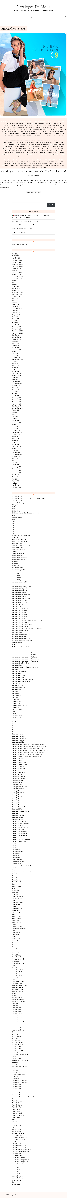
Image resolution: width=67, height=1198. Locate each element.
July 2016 (15, 436)
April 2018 (15, 394)
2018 (21, 121)
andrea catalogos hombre (27, 144)
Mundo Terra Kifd (17, 1020)
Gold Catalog (16, 932)
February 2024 (17, 272)
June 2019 (15, 365)
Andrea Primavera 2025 (19, 232)
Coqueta (15, 870)
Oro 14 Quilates (17, 1036)
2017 (6, 121)
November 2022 (17, 292)
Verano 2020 (16, 1172)
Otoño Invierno (17, 1058)
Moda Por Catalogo (18, 1001)
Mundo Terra (16, 1016)
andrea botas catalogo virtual (53, 131)
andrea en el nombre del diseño (22, 653)
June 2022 (15, 300)
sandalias (15, 1119)
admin (37, 175)
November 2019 (17, 355)
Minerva (14, 993)
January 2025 (16, 262)
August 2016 (16, 434)
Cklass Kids (15, 855)
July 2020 (15, 341)
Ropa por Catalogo (18, 1113)
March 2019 (16, 371)
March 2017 (16, 420)
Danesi (14, 884)
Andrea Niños (16, 703)
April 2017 (15, 418)
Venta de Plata (17, 1156)
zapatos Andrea (17, 1184)
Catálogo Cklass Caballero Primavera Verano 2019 (28, 744)
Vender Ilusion (16, 1143)
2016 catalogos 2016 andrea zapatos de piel (26, 513)
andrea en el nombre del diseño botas (46, 154)
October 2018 (16, 381)
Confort (14, 868)
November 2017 (17, 404)
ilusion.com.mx (17, 945)
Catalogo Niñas (17, 795)
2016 (26, 119)
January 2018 (16, 400)
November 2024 (17, 266)
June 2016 (15, 438)
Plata (13, 1068)
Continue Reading (33, 192)
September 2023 (17, 278)
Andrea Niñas (16, 701)
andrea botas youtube (16, 138)
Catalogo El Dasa (17, 774)
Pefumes (15, 1062)
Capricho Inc (16, 728)
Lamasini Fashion (17, 973)
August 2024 (16, 268)
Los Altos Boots (17, 983)
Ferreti (14, 924)
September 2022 (17, 294)
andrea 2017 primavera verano (22, 580)
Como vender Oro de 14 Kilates (22, 866)
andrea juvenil (59, 165)
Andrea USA (34, 167)
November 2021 (17, 313)
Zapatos (14, 1182)
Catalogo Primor (17, 805)
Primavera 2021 (17, 1087)
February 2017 (16, 422)
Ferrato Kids (16, 920)
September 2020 (17, 337)
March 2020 (16, 347)
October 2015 (16, 452)
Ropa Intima (16, 1111)
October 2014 (16, 475)
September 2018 (17, 384)
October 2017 (16, 406)
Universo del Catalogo (19, 1139)
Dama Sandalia (17, 882)
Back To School (17, 709)
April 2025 (15, 256)
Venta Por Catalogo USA (20, 1162)
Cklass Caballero (17, 851)
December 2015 (17, 450)
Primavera (15, 1078)
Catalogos (42, 167)
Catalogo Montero (18, 793)
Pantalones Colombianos (20, 1060)
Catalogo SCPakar (18, 809)
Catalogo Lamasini (18, 789)
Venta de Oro (16, 1153)
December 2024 (17, 264)
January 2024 (16, 274)
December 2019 (17, 353)
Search (51, 204)
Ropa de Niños (16, 1107)
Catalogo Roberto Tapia (20, 807)
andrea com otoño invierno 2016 (29, 150)
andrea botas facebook (11, 133)
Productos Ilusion (18, 1095)
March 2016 (15, 444)
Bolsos (14, 712)
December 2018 (17, 377)
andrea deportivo (40, 152)
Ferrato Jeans (16, 918)
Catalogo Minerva (17, 791)
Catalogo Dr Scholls (18, 772)
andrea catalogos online (20, 626)
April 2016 (15, 442)
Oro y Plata (15, 1052)
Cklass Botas (16, 849)
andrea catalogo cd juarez (18, 140)
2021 (13, 525)
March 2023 (16, 288)
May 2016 (15, 440)
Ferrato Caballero (17, 916)
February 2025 (17, 260)
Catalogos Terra (17, 837)
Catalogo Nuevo (17, 801)
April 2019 (15, 369)
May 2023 (15, 284)
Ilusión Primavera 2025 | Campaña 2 (23, 229)
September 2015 (17, 455)
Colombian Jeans (17, 864)
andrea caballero (31, 138)
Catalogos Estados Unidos (20, 823)
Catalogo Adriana (17, 732)
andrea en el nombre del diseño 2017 (19, 154)
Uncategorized (17, 1135)
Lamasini (14, 967)
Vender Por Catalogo (19, 1147)
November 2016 (17, 428)
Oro (13, 1032)
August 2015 (16, 457)
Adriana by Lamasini (18, 553)
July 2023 (15, 280)
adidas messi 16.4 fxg (31, 125)
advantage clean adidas (19, 557)
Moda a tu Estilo (17, 997)
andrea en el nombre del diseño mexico (42, 157)
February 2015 (16, 467)
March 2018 (16, 396)
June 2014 (15, 481)
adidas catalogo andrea (42, 123)
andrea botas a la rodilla (17, 131)
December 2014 (17, 471)
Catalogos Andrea (18, 815)
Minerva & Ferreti (17, 995)
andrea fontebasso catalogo (38, 163)
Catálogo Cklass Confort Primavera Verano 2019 (27, 748)
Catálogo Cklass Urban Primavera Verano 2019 (27, 756)
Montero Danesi (17, 1007)
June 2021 (15, 319)
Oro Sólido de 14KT (18, 1050)
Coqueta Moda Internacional (21, 872)
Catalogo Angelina (18, 740)
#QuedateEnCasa (18, 501)
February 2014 (17, 487)
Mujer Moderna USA (18, 1012)
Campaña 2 (15, 724)
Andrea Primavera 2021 (19, 705)
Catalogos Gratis (17, 825)
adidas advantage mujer (25, 123)
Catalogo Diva (16, 770)
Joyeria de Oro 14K (18, 963)
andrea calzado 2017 (45, 138)
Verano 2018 (16, 1168)
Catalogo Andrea (17, 734)
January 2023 (16, 290)
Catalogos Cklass (17, 817)
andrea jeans (48, 165)
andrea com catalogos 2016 (50, 148)
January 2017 (16, 424)
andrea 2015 (23, 129)
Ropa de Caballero (18, 1103)
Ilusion (14, 937)
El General (15, 894)
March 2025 (16, 258)
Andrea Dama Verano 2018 (11, 152)
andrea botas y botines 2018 (41, 135)
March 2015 (15, 465)
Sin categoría (16, 1125)
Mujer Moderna (17, 1010)
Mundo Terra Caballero (19, 1018)
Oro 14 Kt (15, 1034)
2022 (13, 527)
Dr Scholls (15, 890)
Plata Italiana (16, 1072)
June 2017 (15, 414)
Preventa (15, 1076)
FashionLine (16, 912)
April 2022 (15, 304)
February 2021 (16, 327)
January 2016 (16, 448)
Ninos (14, 1024)
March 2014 (16, 485)
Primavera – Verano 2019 (20, 1081)
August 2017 (16, 410)
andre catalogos (53, 127)
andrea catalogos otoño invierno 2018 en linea (33, 146)
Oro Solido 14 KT (17, 1046)
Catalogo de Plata (18, 766)
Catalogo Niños (17, 799)
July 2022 (15, 298)
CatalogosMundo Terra (19, 841)
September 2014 (17, 477)
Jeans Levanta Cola (18, 959)
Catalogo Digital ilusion (19, 768)
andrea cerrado (13, 148)
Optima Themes (17, 1195)
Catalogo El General (18, 776)
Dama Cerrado (16, 878)
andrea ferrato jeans (40, 161)
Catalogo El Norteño (18, 778)
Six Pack (14, 1127)
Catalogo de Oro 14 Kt (19, 762)
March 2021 (16, 325)
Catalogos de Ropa (18, 819)
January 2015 (16, 469)
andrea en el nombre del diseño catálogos (26, 659)
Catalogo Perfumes (18, 803)
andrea (15, 129)
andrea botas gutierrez (29, 133)
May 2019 (15, 367)
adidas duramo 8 (17, 125)
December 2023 (17, 276)
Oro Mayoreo (16, 1040)
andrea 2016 (32, 129)
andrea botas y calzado (19, 600)
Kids (13, 965)
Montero (15, 1003)
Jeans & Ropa (16, 955)
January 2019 (16, 375)
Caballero (15, 722)
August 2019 (16, 361)
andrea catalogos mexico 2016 (47, 144)
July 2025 (15, 254)
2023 (13, 529)
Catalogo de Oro (17, 760)
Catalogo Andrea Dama (19, 736)
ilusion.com (15, 943)
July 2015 (15, 459)
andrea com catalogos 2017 (21, 639)
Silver (14, 1123)
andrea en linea (20, 159)
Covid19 (14, 874)
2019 (25, 121)
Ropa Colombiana (18, 1101)
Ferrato (14, 914)
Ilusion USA (15, 941)
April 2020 (15, 345)
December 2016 (17, 426)
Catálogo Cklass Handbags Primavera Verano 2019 (28, 752)
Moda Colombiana (18, 999)
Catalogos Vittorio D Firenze (21, 839)
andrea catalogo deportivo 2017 (40, 140)
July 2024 (15, 270)
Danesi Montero (17, 886)
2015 (22, 119)
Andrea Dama (58, 150)
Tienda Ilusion (16, 1131)
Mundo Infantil (17, 1014)
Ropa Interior (16, 1109)
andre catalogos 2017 (19, 570)
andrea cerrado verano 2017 (30, 148)
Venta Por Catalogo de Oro (21, 1160)
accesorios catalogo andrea (42, 121)
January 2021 (16, 329)
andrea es (59, 159)
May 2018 (15, 392)
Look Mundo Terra (18, 981)
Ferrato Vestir (16, 922)
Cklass (14, 843)
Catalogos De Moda (33, 6)
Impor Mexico (16, 949)
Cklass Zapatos (17, 860)
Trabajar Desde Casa (18, 1133)
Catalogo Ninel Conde (19, 797)
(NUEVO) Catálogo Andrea (11, 119)
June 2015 (15, 461)
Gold (13, 930)
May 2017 (15, 416)
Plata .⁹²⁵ (15, 1070)
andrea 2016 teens (43, 129)
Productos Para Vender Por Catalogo (24, 1097)
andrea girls (53, 163)
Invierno (14, 951)
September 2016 (17, 432)
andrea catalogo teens (19, 614)
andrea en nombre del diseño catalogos (41, 159)
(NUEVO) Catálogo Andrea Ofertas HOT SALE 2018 (28, 499)
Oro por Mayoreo (17, 1044)
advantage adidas (45, 125)
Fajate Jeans (16, 910)
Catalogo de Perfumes (19, 764)
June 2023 (15, 282)
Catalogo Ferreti (17, 780)
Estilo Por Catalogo (18, 896)
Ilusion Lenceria (17, 939)
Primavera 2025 (17, 1089)
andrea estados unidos (11, 161)
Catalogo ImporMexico (19, 787)
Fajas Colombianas (18, 902)
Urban (14, 1141)
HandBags (15, 935)
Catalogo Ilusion (17, 785)
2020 (29, 121)
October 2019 (16, 357)
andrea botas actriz (34, 131)
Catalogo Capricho (18, 742)
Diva (13, 888)
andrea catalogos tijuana (20, 630)
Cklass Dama (16, 853)
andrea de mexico (27, 152)
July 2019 (15, 363)
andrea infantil (29, 165)
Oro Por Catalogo (17, 1042)
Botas (14, 714)
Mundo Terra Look (18, 1022)
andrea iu (39, 165)
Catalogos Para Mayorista (20, 831)
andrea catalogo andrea (20, 608)
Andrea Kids (16, 699)
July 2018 (15, 388)
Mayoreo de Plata (18, 987)
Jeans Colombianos (18, 957)
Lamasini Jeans (16, 975)
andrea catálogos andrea (34, 142)
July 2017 (15, 412)
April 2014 (15, 483)
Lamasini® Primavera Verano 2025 (23, 225)
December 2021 (17, 311)
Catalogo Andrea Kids (19, 738)
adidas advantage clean (19, 539)
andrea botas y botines (23, 135)
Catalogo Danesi (17, 758)
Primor (14, 1091)
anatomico (42, 127)
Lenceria (15, 977)
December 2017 (17, 402)
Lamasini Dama (17, 971)
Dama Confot (16, 880)
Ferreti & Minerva (17, 926)
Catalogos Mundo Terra (19, 829)
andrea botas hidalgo (46, 133)
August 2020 (16, 339)
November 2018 (17, 380)
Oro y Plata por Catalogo (20, 1054)
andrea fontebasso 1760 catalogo (15, 163)
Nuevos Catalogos (18, 1028)
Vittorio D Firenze (17, 1176)
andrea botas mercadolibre (21, 594)
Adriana (14, 551)
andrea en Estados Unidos (20, 663)
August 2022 (16, 296)
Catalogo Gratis (17, 782)
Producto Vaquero (18, 1093)
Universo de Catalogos (19, 1137)
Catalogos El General (19, 821)
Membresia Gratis (17, 989)
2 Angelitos (15, 505)
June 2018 (15, 390)
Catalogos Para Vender (19, 833)
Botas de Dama (17, 716)
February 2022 (17, 309)
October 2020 (16, 335)
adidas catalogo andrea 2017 (21, 545)
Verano (14, 1166)
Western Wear (16, 1180)
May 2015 (15, 463)
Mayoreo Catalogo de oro (20, 985)
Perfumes (15, 1064)
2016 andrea (33, 119)
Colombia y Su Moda (18, 861)
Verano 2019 (16, 1170)
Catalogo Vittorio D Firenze (21, 811)
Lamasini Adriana (17, 969)
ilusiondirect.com (17, 947)
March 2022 (16, 306)
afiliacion (26, 127)
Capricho (15, 726)
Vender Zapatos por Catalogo (21, 1149)
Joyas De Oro (16, 961)
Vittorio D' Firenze (18, 1178)
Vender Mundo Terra (19, 1145)
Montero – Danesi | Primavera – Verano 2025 (26, 221)
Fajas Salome (16, 904)
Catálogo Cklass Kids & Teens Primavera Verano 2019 (29, 754)
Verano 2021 (16, 1174)
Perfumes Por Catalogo (19, 1066)
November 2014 (17, 473)
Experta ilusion (17, 898)
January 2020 (16, 351)
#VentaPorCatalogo (18, 503)
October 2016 (16, 430)
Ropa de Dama (17, 1105)
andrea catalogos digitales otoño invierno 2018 (27, 620)
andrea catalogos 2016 (16, 142)
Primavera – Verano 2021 (20, 1083)
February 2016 (16, 446)
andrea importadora (16, 165)
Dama (14, 876)
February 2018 (17, 398)
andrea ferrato (26, 161)
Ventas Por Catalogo (18, 1164)
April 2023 (15, 286)
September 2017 (17, 408)
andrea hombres (17, 685)
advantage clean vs (15, 127)
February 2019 (16, 373)
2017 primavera (14, 121)
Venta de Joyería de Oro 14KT (21, 1151)
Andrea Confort (47, 150)
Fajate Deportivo (17, 908)
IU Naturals (15, 953)
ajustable (34, 127)
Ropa (13, 1099)
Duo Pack (15, 892)
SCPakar (15, 1121)
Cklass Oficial (16, 857)
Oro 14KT (15, 1038)
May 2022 (15, 302)
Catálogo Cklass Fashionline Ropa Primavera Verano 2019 (30, 750)
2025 (13, 533)
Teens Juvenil (16, 1129)
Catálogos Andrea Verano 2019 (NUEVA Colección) (33, 171)
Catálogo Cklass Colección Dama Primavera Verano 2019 (30, 746)
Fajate (14, 906)
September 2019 (17, 359)
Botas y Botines (17, 720)
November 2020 (17, 333)
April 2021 (15, 323)
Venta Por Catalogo (18, 1158)
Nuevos (14, 1026)
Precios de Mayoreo (18, 1074)
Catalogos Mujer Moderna (20, 827)
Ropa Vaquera (16, 1117)
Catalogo (15, 730)
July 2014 (15, 479)
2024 (14, 531)
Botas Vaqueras (17, 718)
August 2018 (16, 386)
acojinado (56, 121)
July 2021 (15, 317)
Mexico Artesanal (17, 991)
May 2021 (15, 321)
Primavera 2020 (17, 1085)
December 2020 (17, 331)
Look (13, 979)
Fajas (13, 900)
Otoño (14, 1056)
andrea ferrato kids (56, 161)
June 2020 (15, 343)
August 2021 (16, 315)
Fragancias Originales (19, 928)
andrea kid (25, 167)
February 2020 (17, 349)
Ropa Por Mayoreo (18, 1115)
